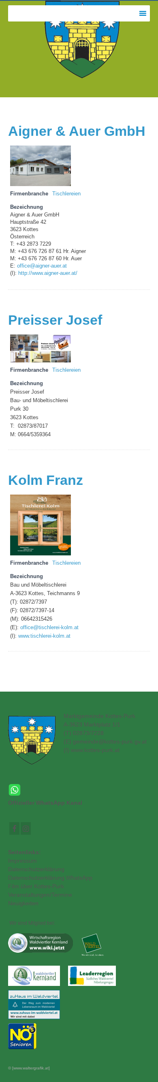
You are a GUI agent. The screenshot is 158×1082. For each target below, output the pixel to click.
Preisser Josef (55, 320)
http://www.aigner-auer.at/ (47, 273)
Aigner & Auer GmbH (76, 131)
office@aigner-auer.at (42, 266)
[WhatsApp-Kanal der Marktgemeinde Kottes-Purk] (79, 790)
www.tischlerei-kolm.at (44, 636)
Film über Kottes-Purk (36, 886)
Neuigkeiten (23, 903)
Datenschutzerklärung (36, 869)
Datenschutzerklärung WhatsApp (50, 877)
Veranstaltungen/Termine (40, 894)
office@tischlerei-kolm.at (49, 627)
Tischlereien (66, 194)
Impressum (22, 860)
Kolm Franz (45, 480)
